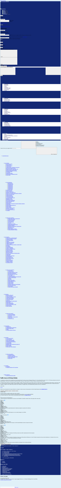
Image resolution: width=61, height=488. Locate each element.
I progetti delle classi (39, 143)
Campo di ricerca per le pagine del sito (6, 148)
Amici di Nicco (10, 270)
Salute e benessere (7, 374)
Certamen (7, 241)
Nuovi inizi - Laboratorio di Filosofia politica (13, 253)
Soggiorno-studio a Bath (9, 328)
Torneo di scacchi (8, 305)
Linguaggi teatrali (8, 343)
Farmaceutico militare (9, 173)
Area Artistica (6, 337)
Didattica (37, 142)
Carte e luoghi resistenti (9, 240)
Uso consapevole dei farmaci (10, 209)
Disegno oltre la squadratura (10, 340)
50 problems (8, 366)
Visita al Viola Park (9, 306)
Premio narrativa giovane (10, 258)
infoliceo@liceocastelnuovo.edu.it (13, 453)
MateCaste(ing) (10, 183)
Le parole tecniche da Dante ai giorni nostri (14, 276)
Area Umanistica (38, 144)
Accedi (2, 15)
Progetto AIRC (8, 204)
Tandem (7, 329)
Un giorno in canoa (11, 318)
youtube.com (2, 425)
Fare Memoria (8, 246)
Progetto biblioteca (11, 281)
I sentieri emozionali (9, 195)
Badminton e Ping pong (9, 295)
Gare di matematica (9, 182)
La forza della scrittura (11, 275)
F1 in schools (8, 172)
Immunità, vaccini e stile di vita (10, 192)
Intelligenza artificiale (11, 225)
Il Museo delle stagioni (11, 357)
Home (37, 141)
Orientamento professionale (10, 255)
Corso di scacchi (8, 166)
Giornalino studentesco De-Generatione (12, 367)
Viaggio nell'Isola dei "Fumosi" (12, 229)
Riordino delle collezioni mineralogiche (14, 218)
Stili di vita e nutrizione (9, 208)
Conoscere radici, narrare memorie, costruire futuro (13, 244)
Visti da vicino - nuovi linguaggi (11, 346)
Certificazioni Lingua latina (10, 242)
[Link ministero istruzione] (4, 1)
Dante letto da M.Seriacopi (12, 273)
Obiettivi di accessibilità (5, 470)
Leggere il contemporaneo (12, 277)
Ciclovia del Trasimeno (9, 299)
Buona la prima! (8, 164)
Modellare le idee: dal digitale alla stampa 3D (13, 344)
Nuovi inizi (9, 279)
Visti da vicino (10, 358)
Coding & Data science (11, 219)
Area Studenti (6, 365)
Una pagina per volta (9, 262)
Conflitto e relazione (9, 243)
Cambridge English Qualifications (11, 327)
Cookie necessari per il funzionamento (6, 397)
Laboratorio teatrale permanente (11, 341)
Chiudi (1, 42)
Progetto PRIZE (8, 206)
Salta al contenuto (3, 0)
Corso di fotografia (9, 339)
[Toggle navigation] (7, 71)
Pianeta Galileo (8, 202)
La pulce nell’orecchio (9, 196)
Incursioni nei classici (9, 249)
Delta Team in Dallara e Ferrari (10, 168)
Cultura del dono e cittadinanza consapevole (12, 167)
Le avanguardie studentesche (10, 197)
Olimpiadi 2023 (10, 187)
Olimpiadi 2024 (10, 186)
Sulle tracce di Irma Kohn (12, 285)
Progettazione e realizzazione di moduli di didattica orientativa (15, 203)
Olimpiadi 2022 (10, 188)
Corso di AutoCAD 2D (9, 338)
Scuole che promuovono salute (10, 375)
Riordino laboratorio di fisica (12, 228)
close (1, 75)
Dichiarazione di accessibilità (6, 469)
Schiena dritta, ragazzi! (9, 302)
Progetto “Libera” (10, 282)
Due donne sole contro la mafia (12, 272)
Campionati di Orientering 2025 (11, 296)
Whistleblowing (4, 471)
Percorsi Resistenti (9, 256)
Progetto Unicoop (10, 283)
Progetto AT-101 (8, 259)
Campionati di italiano (9, 239)
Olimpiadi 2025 (10, 185)
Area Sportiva (6, 294)
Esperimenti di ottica (9, 171)
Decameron (8, 245)
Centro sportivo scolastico (10, 298)
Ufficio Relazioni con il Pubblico (7, 468)
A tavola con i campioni (11, 315)
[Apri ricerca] (53, 71)
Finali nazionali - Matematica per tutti (11, 174)
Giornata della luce (11, 221)
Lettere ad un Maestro (9, 250)
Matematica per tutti (9, 198)
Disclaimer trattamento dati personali (5, 479)
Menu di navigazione (54, 154)
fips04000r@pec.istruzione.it (12, 455)
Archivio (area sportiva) (9, 313)
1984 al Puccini (8, 326)
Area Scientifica (6, 163)
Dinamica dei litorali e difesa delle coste (12, 169)
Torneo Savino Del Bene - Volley (11, 304)
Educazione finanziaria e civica (12, 274)
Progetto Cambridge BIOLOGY (11, 205)
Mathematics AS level (9, 199)
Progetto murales (8, 345)
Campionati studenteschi (9, 297)
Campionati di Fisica (9, 165)
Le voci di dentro (8, 342)
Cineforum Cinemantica (11, 355)
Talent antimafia (10, 286)
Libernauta (9, 278)
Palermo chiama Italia (11, 280)
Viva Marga (8, 210)
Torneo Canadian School (10, 303)
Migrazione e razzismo (9, 251)
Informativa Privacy (5, 467)
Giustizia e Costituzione (9, 248)
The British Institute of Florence (11, 330)
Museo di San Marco (9, 252)
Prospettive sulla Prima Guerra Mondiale (14, 284)
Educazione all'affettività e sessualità (11, 170)
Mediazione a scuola (11, 227)
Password (10, 21)
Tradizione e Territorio (9, 261)
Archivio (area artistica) (9, 354)
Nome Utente (11, 20)
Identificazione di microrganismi (13, 224)
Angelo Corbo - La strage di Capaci (11, 237)
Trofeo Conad (10, 317)
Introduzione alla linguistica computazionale (14, 226)
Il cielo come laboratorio (9, 191)
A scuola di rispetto (11, 271)
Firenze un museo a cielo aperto (13, 356)
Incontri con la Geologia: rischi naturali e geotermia (13, 193)
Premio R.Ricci (10, 189)
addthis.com (2, 400)
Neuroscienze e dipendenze (10, 201)
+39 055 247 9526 (6, 452)
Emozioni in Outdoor (11, 220)
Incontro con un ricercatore (10, 194)
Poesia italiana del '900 (9, 257)
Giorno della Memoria (9, 247)
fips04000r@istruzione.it (11, 454)
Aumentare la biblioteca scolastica (11, 238)
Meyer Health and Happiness (10, 200)
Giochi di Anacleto (9, 190)
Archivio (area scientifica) (10, 217)
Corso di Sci (8, 300)
